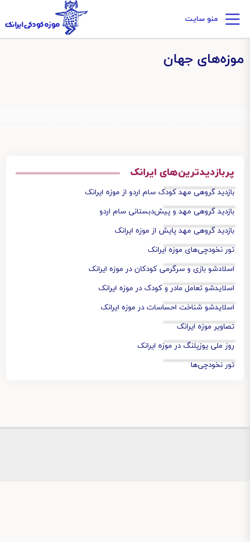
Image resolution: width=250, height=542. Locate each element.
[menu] (232, 21)
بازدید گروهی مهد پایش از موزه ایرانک (174, 231)
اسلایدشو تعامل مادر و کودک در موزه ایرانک (166, 288)
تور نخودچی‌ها (212, 365)
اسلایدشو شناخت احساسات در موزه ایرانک (167, 307)
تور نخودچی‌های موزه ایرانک (191, 250)
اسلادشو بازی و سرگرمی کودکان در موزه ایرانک (161, 269)
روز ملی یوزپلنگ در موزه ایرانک (185, 346)
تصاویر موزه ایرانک (205, 327)
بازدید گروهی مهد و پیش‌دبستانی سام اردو (166, 211)
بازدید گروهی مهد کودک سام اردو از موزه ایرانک (159, 192)
